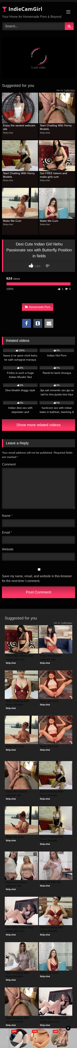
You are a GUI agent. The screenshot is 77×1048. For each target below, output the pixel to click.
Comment (9, 464)
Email (7, 532)
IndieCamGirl (24, 8)
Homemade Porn (39, 306)
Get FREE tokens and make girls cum (54, 175)
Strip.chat (8, 133)
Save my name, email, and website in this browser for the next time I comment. (37, 578)
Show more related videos (38, 425)
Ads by (65, 90)
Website (7, 549)
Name (7, 515)
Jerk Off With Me (50, 882)
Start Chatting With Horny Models (56, 127)
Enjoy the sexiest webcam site (19, 127)
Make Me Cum (12, 220)
